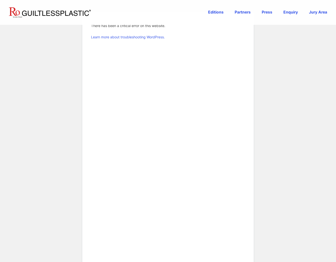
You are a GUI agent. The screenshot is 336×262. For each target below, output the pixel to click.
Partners (243, 12)
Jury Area (318, 12)
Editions (216, 12)
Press (267, 12)
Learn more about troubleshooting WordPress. (128, 37)
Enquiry (290, 12)
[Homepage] (50, 12)
